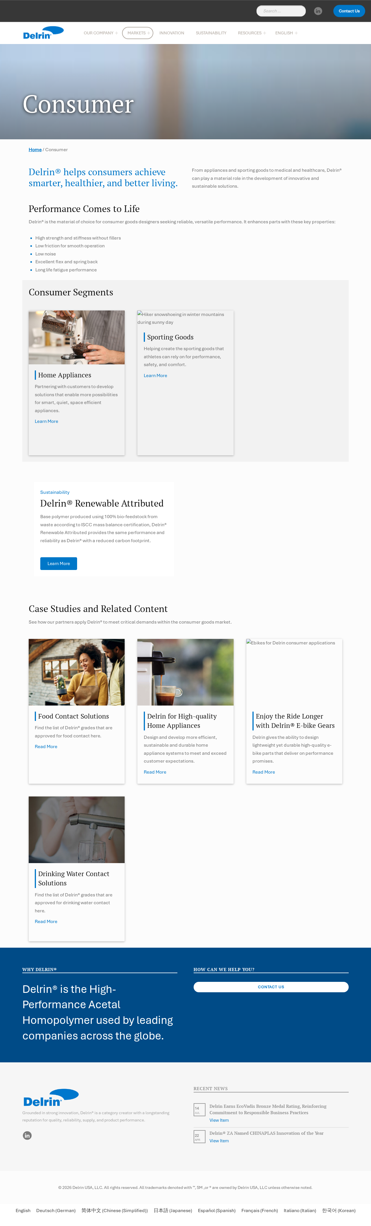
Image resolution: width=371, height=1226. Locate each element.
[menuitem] (285, 33)
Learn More (46, 421)
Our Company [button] (98, 33)
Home (35, 150)
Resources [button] (249, 33)
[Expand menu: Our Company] (116, 33)
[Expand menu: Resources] (264, 33)
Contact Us (349, 11)
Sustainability (211, 33)
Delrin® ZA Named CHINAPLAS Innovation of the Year (266, 1133)
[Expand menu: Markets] (148, 33)
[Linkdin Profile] (318, 10)
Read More (46, 746)
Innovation (171, 33)
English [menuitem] (23, 1211)
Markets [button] (137, 33)
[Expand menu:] (296, 33)
